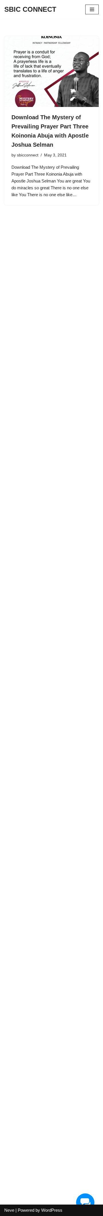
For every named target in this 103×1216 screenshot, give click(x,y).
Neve (9, 1210)
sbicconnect (27, 155)
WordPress (51, 1210)
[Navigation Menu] (92, 9)
